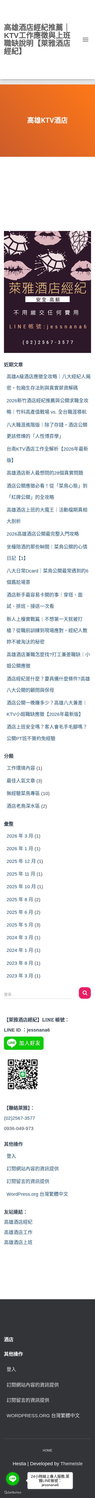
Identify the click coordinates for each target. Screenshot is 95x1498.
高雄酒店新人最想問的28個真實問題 (45, 473)
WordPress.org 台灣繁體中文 (37, 1194)
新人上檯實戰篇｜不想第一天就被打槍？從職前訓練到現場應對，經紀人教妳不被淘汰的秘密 (47, 631)
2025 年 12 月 (21, 861)
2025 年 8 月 (20, 899)
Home (47, 1450)
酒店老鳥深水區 (23, 806)
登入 (11, 1156)
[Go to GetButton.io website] (12, 1492)
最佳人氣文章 (21, 780)
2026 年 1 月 (20, 848)
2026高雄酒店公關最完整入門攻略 (43, 534)
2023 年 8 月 (20, 963)
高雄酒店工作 (18, 1232)
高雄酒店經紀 (18, 1222)
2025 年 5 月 (20, 925)
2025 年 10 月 (21, 886)
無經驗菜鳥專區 (23, 793)
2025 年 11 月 (21, 874)
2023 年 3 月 (20, 976)
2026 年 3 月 (20, 836)
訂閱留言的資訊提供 (28, 1181)
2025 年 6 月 (20, 912)
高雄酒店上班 (18, 1242)
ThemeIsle (71, 1463)
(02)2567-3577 (19, 1118)
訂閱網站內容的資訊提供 (33, 1168)
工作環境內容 (21, 768)
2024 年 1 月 (20, 950)
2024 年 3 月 (20, 937)
